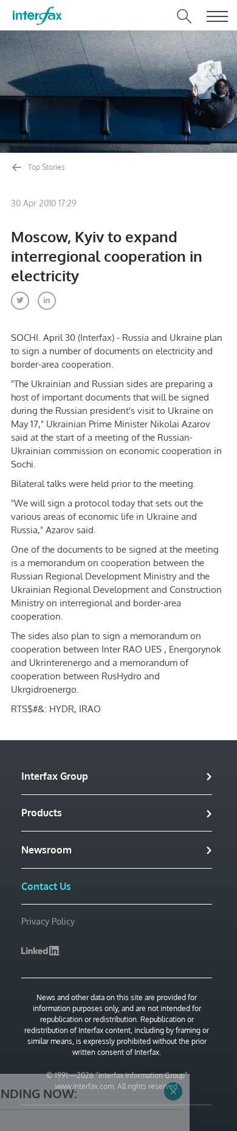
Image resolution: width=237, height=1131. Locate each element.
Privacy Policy (48, 921)
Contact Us (46, 886)
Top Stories (45, 167)
